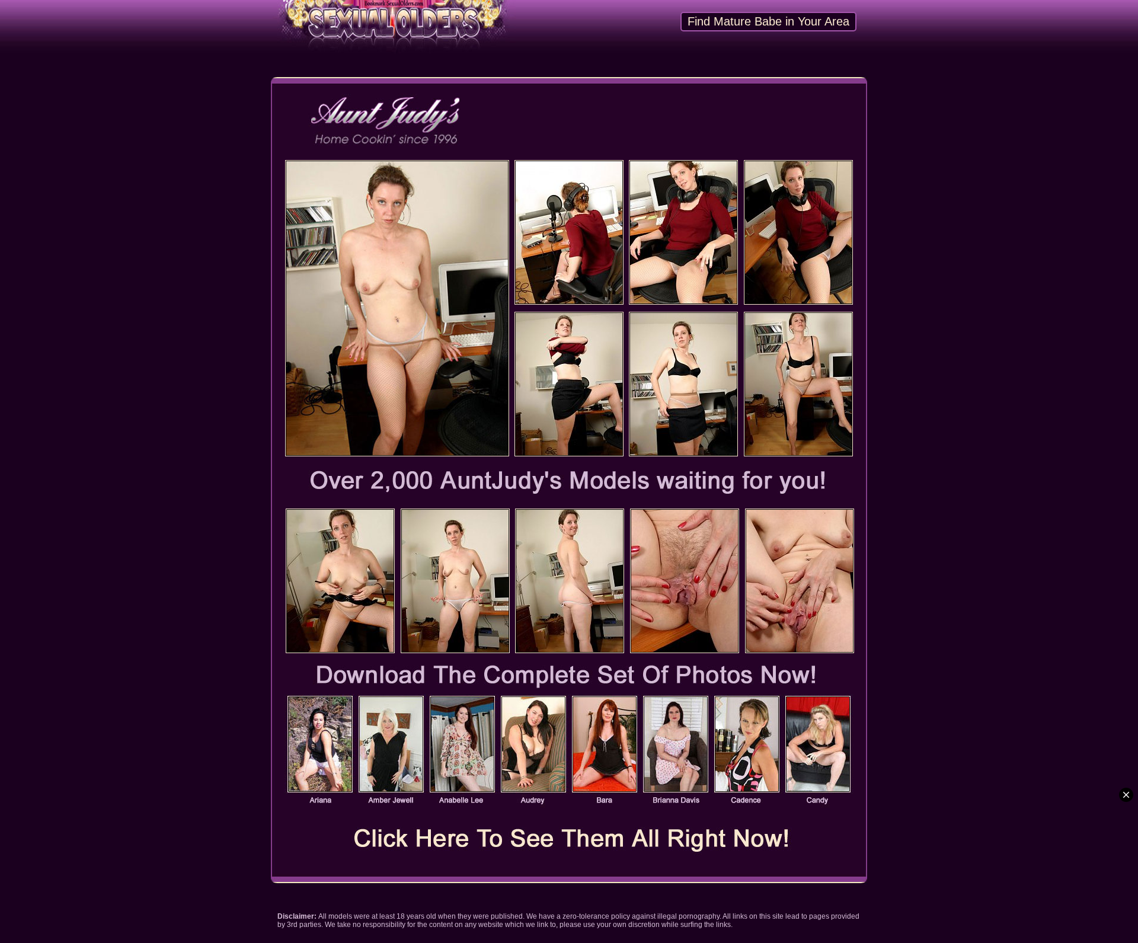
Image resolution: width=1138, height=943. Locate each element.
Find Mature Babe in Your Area (768, 21)
